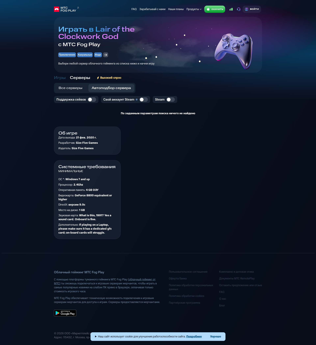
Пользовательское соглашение (188, 272)
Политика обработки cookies (186, 296)
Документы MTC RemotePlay (237, 279)
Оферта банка (178, 279)
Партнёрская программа (184, 303)
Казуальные (85, 55)
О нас (222, 299)
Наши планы (176, 9)
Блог (222, 306)
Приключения (67, 55)
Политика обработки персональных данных (191, 287)
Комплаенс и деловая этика (236, 272)
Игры (60, 78)
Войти (254, 9)
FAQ (134, 9)
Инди (98, 55)
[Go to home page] (92, 9)
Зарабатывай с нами (152, 9)
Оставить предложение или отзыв (240, 285)
